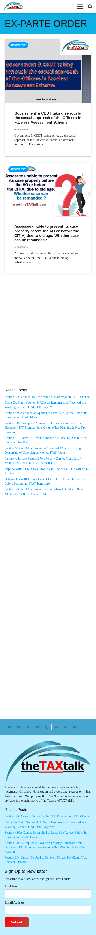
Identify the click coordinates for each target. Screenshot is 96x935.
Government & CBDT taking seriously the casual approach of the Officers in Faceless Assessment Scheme (47, 117)
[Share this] (18, 727)
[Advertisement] (48, 335)
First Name (12, 886)
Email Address (14, 902)
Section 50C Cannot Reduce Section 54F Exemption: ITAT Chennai (47, 397)
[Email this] (9, 727)
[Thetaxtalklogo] (13, 7)
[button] (80, 6)
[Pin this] (47, 727)
